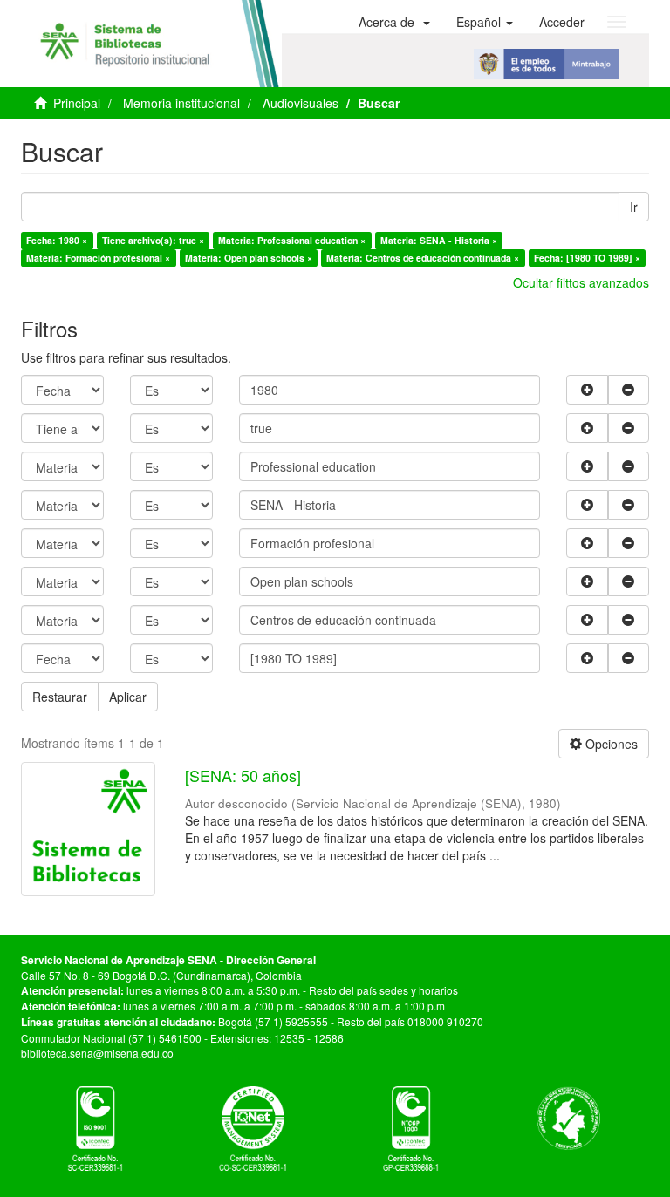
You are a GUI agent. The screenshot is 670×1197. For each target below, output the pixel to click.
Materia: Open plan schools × (248, 257)
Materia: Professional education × (292, 240)
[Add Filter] (587, 390)
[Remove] (629, 390)
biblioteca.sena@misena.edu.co (97, 1052)
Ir (634, 206)
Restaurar (59, 696)
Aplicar (128, 696)
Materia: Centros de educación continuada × (422, 257)
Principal (76, 103)
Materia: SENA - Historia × (438, 240)
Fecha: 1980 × (56, 240)
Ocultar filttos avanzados (581, 282)
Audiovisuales (300, 103)
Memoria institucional (181, 103)
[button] (394, 22)
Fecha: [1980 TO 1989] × (587, 257)
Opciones (610, 743)
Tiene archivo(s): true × (153, 240)
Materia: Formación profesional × (98, 257)
